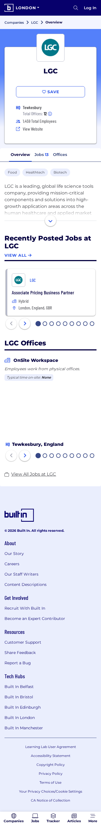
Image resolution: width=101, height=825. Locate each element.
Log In (90, 7)
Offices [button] (60, 154)
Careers (11, 563)
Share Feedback (20, 652)
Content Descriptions (25, 584)
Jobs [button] (42, 154)
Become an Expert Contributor (34, 618)
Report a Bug (17, 662)
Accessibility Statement (50, 756)
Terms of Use (50, 782)
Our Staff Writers (21, 574)
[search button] (75, 7)
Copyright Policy (50, 765)
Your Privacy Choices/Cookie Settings (50, 791)
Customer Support (22, 642)
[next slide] (24, 323)
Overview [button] (20, 154)
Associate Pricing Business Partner (43, 292)
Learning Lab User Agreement (50, 747)
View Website (33, 128)
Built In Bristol (18, 696)
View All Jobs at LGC (33, 474)
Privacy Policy (51, 773)
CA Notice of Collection (50, 800)
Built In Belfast (19, 686)
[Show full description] (50, 220)
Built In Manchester (23, 727)
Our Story (14, 553)
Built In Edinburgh (22, 707)
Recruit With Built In (24, 608)
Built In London (19, 717)
